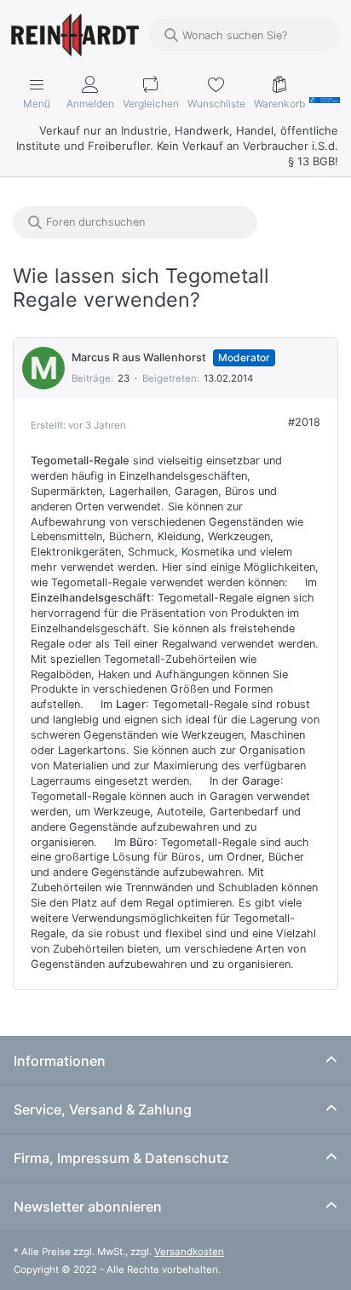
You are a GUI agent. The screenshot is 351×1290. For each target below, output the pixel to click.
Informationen (60, 1060)
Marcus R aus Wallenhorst (140, 357)
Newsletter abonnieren (88, 1206)
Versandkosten (189, 1252)
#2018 (304, 422)
